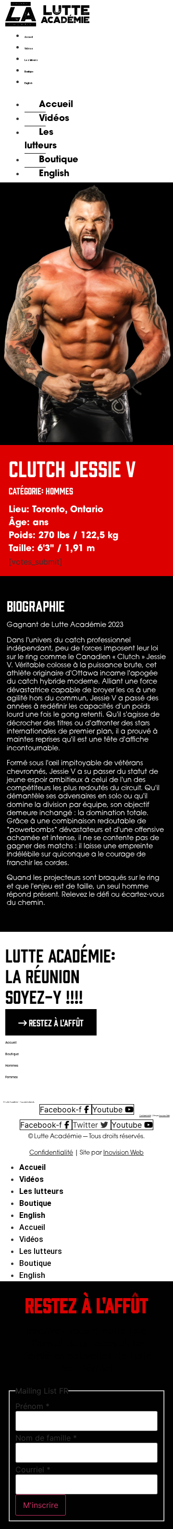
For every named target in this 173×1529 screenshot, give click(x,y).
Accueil (29, 37)
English (28, 83)
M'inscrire (40, 1505)
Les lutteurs (31, 60)
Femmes (11, 1077)
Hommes (11, 1066)
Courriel (32, 1469)
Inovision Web (164, 1116)
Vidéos (29, 49)
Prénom (32, 1406)
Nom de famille (46, 1438)
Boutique (29, 72)
